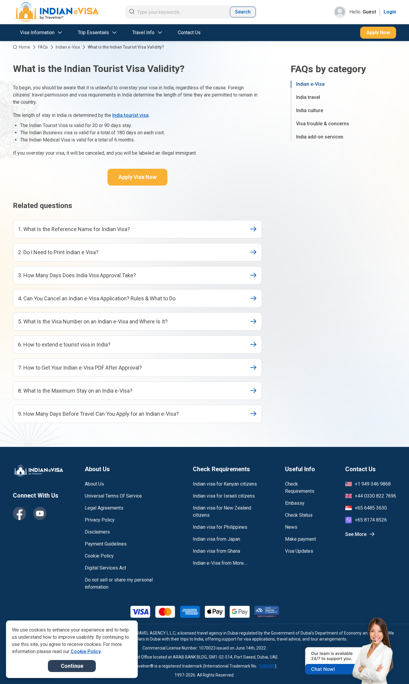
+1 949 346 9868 (373, 484)
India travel (308, 97)
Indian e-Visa (68, 47)
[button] (391, 668)
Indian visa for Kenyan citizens (225, 484)
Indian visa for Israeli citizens (224, 496)
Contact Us (189, 32)
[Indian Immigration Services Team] (56, 12)
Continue (72, 666)
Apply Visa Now (138, 177)
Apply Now (378, 32)
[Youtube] (39, 513)
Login (390, 12)
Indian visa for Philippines (220, 527)
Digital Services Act (105, 568)
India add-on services (319, 137)
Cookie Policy (99, 556)
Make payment (300, 539)
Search (243, 12)
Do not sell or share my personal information (119, 583)
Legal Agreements (104, 508)
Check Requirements (299, 487)
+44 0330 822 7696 (375, 496)
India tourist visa (130, 115)
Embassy (295, 503)
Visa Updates (299, 551)
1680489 (266, 666)
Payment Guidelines (106, 544)
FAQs (43, 47)
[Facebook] (19, 513)
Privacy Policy (100, 520)
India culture (309, 110)
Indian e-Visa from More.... (220, 563)
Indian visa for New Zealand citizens (222, 511)
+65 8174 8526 (371, 520)
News (291, 527)
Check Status (299, 515)
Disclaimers (97, 532)
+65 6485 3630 (371, 508)
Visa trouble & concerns (322, 123)
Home (24, 47)
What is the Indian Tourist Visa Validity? (126, 47)
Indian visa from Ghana (216, 551)
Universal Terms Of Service (113, 496)
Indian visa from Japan (216, 539)
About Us (94, 484)
